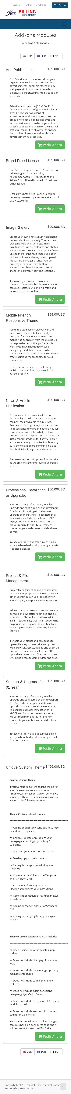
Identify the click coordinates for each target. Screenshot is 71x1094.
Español (16, 4)
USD (29, 56)
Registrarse (40, 4)
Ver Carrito (60, 5)
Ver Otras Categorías (35, 43)
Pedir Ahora (52, 145)
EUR (43, 56)
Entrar (29, 4)
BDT (57, 56)
